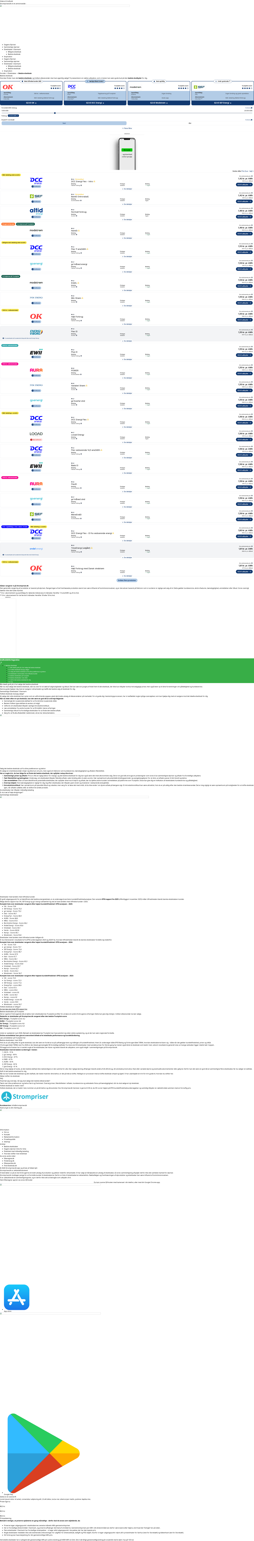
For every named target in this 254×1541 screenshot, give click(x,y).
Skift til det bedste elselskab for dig (20, 680)
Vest (64, 123)
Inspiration (8, 56)
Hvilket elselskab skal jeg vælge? (20, 670)
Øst (190, 123)
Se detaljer (128, 189)
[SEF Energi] (199, 87)
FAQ (11, 682)
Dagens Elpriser (10, 45)
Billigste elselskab (14, 52)
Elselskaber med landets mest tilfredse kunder (23, 674)
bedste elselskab (23, 687)
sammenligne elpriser (166, 776)
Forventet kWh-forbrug (126, 108)
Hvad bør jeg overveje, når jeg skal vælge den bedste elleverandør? (25, 1081)
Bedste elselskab (14, 54)
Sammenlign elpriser (12, 47)
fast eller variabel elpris (142, 1069)
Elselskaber (12, 73)
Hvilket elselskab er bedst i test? (12, 1086)
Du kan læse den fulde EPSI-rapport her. (13, 1009)
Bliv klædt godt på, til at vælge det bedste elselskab (25, 667)
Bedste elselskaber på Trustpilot (19, 676)
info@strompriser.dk (19, 1105)
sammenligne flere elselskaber (221, 1069)
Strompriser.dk (111, 1047)
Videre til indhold (6, 1)
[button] (127, 1081)
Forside (3, 73)
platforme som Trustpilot (129, 780)
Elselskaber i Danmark (12, 49)
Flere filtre (128, 128)
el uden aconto (87, 778)
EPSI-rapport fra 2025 (110, 899)
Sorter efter (237, 171)
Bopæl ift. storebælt (126, 120)
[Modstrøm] (135, 87)
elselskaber (50, 780)
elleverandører (76, 696)
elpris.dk (119, 1533)
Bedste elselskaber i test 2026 (18, 678)
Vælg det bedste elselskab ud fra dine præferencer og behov (28, 671)
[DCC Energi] (71, 87)
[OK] (7, 87)
